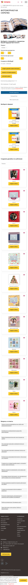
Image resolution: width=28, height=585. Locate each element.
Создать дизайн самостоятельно (10, 68)
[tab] (14, 92)
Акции (18, 534)
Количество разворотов (8, 50)
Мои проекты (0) (14, 99)
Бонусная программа (21, 526)
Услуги (2, 530)
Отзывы (18, 536)
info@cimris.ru (6, 547)
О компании (19, 518)
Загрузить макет (6, 76)
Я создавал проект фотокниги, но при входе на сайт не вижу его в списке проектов (14, 477)
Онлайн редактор (14, 92)
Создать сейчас (14, 125)
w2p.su (7, 572)
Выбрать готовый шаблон (9, 72)
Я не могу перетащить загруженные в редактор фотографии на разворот (12, 496)
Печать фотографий (5, 518)
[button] (26, 18)
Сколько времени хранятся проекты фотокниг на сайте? (14, 483)
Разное (4, 163)
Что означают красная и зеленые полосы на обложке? (13, 451)
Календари (3, 526)
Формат (3, 45)
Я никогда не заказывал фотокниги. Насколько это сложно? (14, 457)
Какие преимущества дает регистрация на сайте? (13, 438)
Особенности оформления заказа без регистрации (12, 431)
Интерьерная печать (5, 524)
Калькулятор (14, 96)
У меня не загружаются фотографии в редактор (12, 490)
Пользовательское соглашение (7, 575)
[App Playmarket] (7, 564)
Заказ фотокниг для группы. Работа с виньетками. (11, 508)
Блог (18, 524)
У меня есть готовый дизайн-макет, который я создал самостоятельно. (14, 464)
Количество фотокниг (7, 55)
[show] (18, 2)
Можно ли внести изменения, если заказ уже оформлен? (13, 470)
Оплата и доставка (21, 520)
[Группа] (3, 560)
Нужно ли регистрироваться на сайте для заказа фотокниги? (13, 425)
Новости (19, 522)
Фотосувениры (4, 522)
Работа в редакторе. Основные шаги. (11, 502)
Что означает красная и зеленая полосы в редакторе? (13, 444)
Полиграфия (3, 528)
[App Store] (3, 564)
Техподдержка (20, 528)
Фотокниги (3, 520)
